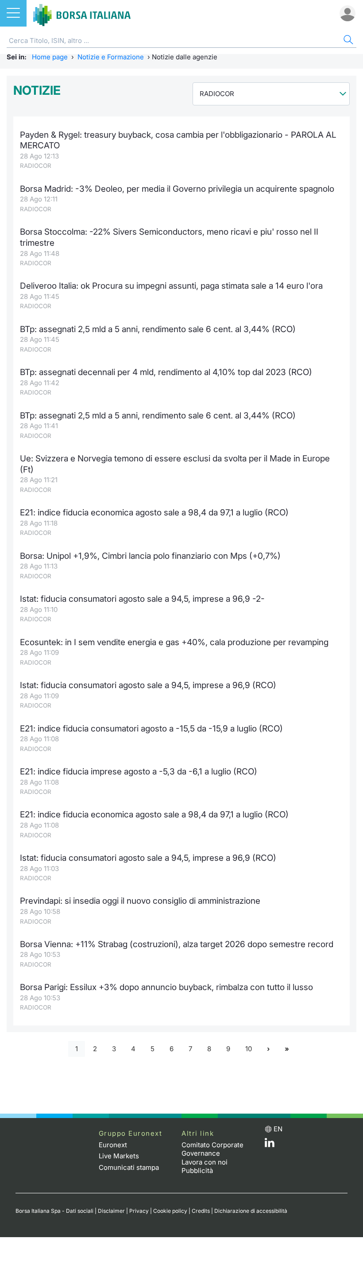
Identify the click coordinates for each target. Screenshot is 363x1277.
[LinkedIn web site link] (269, 1145)
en (278, 1129)
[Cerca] (347, 41)
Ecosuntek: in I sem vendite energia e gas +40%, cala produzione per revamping (174, 642)
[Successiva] (268, 1049)
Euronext (113, 1145)
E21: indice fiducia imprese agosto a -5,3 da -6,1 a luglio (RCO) (138, 771)
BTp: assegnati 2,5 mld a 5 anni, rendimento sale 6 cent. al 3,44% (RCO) (158, 329)
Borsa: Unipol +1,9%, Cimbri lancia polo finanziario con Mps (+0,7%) (150, 556)
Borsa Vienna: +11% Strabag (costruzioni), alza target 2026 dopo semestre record (176, 944)
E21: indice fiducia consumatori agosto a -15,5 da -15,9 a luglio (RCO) (151, 729)
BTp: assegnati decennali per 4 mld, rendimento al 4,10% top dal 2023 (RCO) (166, 372)
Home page (50, 57)
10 (248, 1049)
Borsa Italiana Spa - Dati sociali (54, 1210)
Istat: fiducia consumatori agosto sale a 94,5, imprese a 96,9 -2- (142, 599)
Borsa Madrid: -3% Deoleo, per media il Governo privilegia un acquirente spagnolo (177, 189)
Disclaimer (111, 1210)
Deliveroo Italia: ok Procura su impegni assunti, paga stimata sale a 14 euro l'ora (171, 286)
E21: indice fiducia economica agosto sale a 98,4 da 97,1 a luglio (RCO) (154, 512)
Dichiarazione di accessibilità (250, 1210)
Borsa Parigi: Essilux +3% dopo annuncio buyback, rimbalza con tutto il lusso (166, 987)
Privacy (139, 1210)
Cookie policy (170, 1210)
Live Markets (119, 1156)
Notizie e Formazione (110, 57)
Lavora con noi (205, 1162)
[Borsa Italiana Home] (82, 13)
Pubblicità (197, 1170)
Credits (201, 1210)
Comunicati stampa (129, 1167)
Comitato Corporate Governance (212, 1149)
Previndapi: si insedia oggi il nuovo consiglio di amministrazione (140, 901)
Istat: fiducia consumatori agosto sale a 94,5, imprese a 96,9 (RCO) (148, 685)
